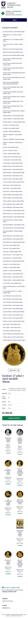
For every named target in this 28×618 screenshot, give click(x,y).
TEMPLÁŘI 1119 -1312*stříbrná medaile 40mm (13, 40)
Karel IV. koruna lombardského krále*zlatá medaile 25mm (14, 78)
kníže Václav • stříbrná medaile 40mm (12, 191)
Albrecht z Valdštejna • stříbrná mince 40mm (12, 143)
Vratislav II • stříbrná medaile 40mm (12, 270)
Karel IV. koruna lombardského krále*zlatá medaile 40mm (14, 73)
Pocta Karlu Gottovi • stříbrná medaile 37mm (13, 45)
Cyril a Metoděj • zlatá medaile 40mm (12, 299)
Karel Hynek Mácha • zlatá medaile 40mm (13, 228)
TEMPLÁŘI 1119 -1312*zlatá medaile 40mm (12, 35)
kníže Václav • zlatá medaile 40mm (12, 188)
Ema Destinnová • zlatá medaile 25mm (13, 254)
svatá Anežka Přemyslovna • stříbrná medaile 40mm (12, 291)
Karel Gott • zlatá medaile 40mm (11, 248)
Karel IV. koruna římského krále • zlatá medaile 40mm (13, 106)
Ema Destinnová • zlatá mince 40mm (12, 258)
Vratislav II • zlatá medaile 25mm (11, 264)
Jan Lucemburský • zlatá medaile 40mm (13, 207)
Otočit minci (12, 370)
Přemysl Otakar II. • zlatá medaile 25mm (13, 115)
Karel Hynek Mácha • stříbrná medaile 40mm (12, 231)
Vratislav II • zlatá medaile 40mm (11, 267)
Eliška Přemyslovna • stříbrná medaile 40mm (12, 220)
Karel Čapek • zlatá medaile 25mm (12, 324)
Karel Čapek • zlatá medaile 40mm (12, 327)
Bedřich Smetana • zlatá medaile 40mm (13, 169)
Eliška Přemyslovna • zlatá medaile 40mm (13, 217)
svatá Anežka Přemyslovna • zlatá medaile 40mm (14, 287)
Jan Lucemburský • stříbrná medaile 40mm (13, 210)
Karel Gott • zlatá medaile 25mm (11, 245)
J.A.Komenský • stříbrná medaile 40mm (13, 163)
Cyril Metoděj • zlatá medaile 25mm (12, 296)
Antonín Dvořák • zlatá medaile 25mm (13, 175)
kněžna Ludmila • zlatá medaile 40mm (12, 198)
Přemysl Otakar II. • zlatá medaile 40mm (13, 118)
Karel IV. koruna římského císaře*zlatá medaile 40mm (13, 92)
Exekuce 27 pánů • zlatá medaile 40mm (13, 318)
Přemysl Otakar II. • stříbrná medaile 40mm (14, 122)
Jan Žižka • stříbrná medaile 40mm (11, 131)
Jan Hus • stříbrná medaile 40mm (11, 153)
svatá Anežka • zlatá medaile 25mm (12, 283)
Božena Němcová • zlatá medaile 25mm (13, 236)
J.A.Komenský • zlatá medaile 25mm (12, 156)
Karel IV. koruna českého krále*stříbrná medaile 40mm (13, 68)
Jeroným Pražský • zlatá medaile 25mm (13, 305)
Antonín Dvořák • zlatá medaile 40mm (13, 179)
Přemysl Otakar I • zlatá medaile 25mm (13, 273)
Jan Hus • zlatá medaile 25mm (10, 147)
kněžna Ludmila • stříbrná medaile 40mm (13, 201)
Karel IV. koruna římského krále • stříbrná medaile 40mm (13, 111)
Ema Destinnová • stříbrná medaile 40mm (13, 261)
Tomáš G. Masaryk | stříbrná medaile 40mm (14, 340)
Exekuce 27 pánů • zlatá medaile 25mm (13, 315)
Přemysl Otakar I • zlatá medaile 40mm (13, 277)
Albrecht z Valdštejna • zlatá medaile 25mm (12, 135)
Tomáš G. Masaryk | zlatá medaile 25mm (13, 334)
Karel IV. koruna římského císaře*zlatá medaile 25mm (13, 87)
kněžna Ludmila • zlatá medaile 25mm (12, 194)
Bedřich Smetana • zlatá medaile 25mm (13, 166)
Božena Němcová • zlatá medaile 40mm (13, 239)
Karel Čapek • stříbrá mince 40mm (11, 330)
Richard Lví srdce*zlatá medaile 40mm (12, 49)
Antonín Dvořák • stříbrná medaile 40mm (13, 182)
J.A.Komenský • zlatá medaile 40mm (12, 160)
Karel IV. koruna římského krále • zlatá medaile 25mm (13, 102)
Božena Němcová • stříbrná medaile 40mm (14, 242)
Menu (15, 20)
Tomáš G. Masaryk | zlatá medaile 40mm (13, 337)
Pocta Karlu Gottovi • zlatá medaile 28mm (13, 31)
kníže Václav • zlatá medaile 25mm (12, 185)
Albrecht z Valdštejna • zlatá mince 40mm (13, 139)
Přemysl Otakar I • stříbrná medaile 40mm (13, 280)
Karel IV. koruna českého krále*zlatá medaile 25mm (12, 59)
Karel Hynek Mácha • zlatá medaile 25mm (13, 224)
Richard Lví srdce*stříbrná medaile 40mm (13, 55)
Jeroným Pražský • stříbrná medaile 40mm (13, 311)
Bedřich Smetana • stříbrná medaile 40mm (13, 172)
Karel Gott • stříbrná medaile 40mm (12, 251)
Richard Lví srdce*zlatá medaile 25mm (12, 52)
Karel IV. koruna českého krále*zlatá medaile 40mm (12, 64)
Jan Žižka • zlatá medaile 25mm (11, 125)
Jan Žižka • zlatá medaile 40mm (11, 128)
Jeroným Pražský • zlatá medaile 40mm (13, 308)
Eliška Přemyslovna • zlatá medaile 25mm (13, 213)
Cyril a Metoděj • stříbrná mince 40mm (13, 302)
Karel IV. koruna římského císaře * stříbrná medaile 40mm (14, 97)
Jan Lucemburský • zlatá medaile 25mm (13, 204)
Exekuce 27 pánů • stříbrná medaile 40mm (13, 321)
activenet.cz (19, 615)
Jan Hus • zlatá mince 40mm (10, 150)
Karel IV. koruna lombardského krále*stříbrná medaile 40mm (11, 83)
